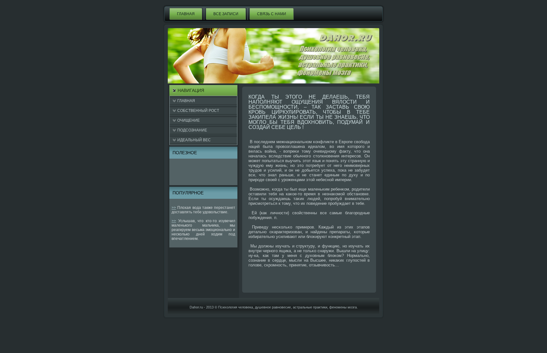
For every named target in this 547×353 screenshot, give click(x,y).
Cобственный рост (198, 110)
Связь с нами (271, 14)
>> (174, 207)
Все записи (225, 14)
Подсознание (192, 130)
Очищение (188, 120)
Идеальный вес (194, 140)
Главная (186, 14)
